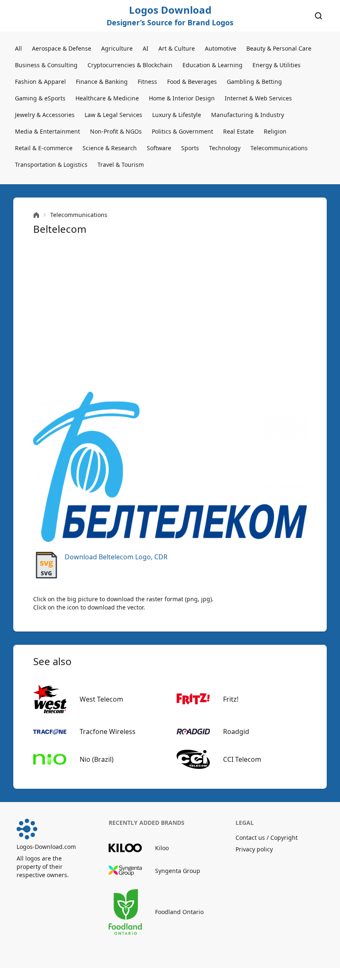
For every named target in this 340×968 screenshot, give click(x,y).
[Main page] (36, 215)
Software (159, 148)
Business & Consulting (46, 65)
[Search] (318, 15)
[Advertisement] (170, 314)
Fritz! (230, 699)
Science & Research (110, 148)
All (18, 48)
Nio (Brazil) (97, 759)
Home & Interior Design (182, 98)
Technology (224, 148)
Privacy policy (254, 849)
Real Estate (238, 131)
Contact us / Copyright (267, 837)
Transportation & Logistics (51, 164)
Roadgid (236, 731)
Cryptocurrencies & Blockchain (129, 65)
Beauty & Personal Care (278, 48)
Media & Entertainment (47, 131)
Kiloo (162, 848)
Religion (275, 131)
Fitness (147, 81)
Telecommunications (279, 148)
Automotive (220, 48)
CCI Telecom (242, 759)
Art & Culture (176, 48)
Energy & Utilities (277, 65)
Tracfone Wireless (108, 731)
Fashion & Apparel (40, 81)
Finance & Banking (102, 81)
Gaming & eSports (40, 98)
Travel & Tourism (120, 164)
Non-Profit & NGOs (116, 131)
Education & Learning (212, 65)
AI (145, 48)
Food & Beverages (192, 81)
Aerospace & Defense (61, 48)
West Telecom (101, 699)
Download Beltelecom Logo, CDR (116, 556)
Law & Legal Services (113, 115)
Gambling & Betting (254, 81)
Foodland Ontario (179, 912)
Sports (190, 148)
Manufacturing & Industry (247, 115)
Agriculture (117, 48)
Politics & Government (182, 131)
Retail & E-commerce (44, 148)
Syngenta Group (177, 871)
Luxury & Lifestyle (176, 115)
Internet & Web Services (258, 98)
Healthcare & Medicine (107, 98)
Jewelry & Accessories (45, 115)
